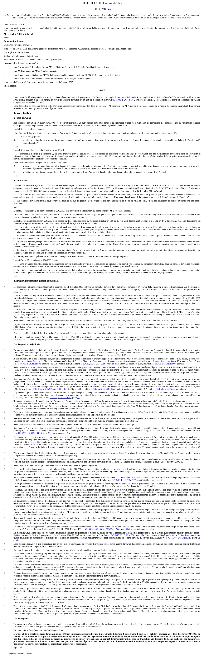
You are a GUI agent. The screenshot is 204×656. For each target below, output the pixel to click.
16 (60, 389)
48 (48, 364)
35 (199, 538)
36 (17, 540)
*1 (108, 9)
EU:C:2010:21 (184, 538)
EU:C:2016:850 (127, 535)
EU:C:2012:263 (169, 389)
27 (78, 397)
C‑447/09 (22, 364)
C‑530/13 (85, 364)
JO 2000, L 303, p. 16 (123, 100)
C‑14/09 (53, 397)
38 (143, 480)
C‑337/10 (157, 389)
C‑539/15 (157, 364)
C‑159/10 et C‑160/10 (94, 529)
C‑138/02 (95, 389)
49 (127, 529)
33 (49, 433)
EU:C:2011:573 (34, 364)
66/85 (34, 389)
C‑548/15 (115, 535)
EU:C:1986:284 (45, 389)
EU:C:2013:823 (35, 433)
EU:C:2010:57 (64, 397)
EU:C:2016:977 (169, 364)
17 (65, 389)
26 (121, 389)
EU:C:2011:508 (112, 529)
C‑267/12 (22, 433)
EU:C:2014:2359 (97, 364)
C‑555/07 (172, 538)
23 (113, 364)
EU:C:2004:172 (107, 389)
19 (183, 364)
